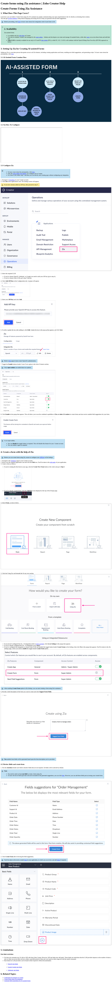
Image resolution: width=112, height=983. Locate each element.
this (10, 361)
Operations (12, 180)
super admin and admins (19, 173)
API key (42, 457)
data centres (44, 40)
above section (40, 644)
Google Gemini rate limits (15, 967)
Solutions (13, 460)
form (25, 860)
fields (58, 860)
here (19, 21)
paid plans (22, 35)
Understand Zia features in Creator (13, 977)
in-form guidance (12, 18)
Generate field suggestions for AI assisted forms (17, 981)
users (88, 37)
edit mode (52, 462)
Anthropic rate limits (13, 970)
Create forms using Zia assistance (13, 979)
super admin (39, 37)
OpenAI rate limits (13, 964)
